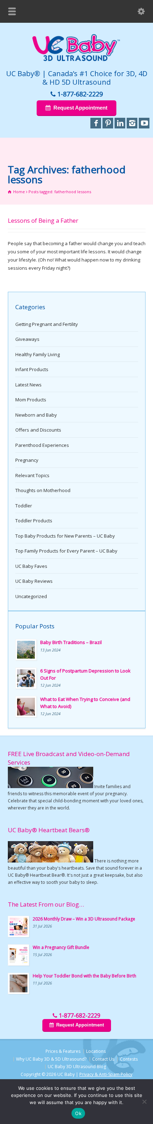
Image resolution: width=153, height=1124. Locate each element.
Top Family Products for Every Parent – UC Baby (66, 551)
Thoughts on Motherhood (42, 490)
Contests (129, 1059)
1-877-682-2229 (80, 94)
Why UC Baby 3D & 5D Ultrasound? (51, 1059)
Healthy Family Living (37, 354)
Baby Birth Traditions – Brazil (71, 642)
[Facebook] (95, 123)
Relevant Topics (32, 475)
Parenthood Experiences (42, 445)
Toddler (23, 505)
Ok (78, 1113)
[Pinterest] (107, 123)
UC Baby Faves (31, 566)
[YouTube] (144, 123)
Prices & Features (63, 1051)
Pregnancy (26, 460)
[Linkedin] (120, 123)
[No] (144, 1101)
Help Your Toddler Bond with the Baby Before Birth (84, 976)
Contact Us (103, 1059)
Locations (96, 1051)
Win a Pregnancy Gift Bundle (61, 947)
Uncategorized (31, 596)
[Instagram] (132, 123)
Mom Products (30, 399)
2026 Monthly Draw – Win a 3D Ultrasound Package (84, 919)
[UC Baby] (76, 60)
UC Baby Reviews (34, 581)
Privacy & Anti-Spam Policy (105, 1074)
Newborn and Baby (36, 415)
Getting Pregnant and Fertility (46, 324)
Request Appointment (80, 108)
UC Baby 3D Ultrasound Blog (77, 1067)
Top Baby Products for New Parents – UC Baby (65, 536)
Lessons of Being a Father (43, 220)
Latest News (28, 384)
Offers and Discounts (38, 430)
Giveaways (27, 339)
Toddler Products (33, 520)
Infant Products (31, 369)
